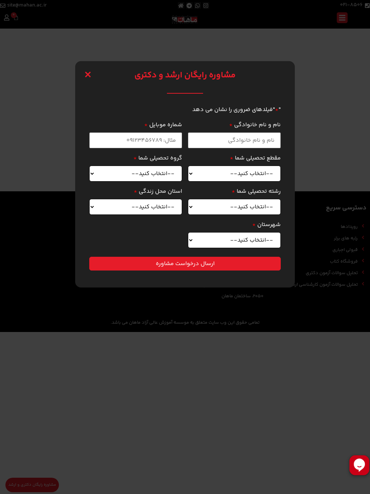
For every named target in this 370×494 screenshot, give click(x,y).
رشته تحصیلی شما (256, 191)
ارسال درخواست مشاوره (185, 263)
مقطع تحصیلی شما (255, 158)
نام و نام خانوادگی (255, 125)
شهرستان (266, 225)
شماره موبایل (163, 125)
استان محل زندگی (158, 191)
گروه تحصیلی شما (157, 158)
